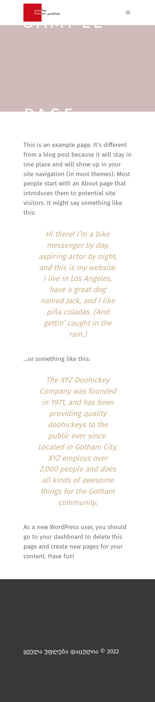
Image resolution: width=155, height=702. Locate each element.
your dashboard (61, 537)
